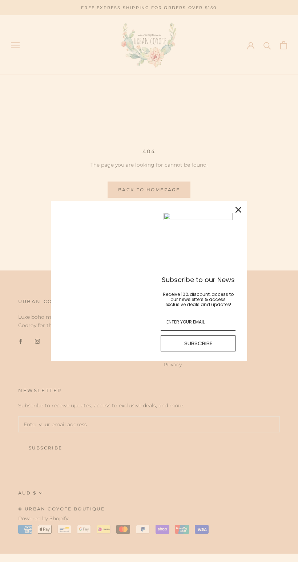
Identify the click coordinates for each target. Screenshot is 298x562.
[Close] (238, 210)
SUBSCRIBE (198, 343)
